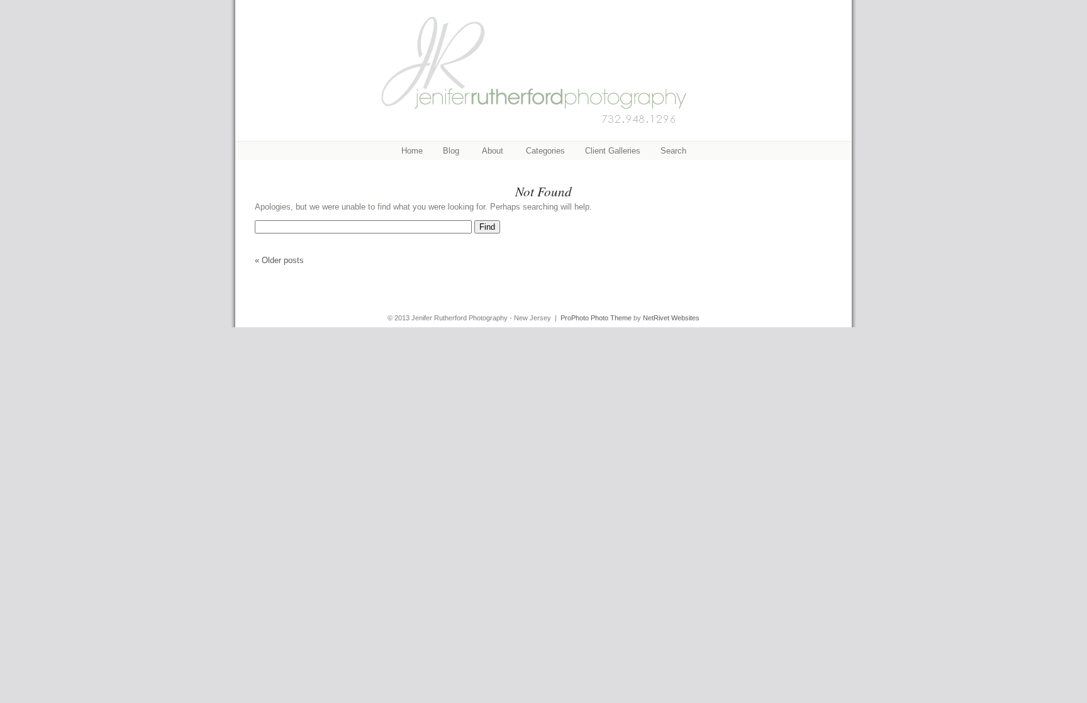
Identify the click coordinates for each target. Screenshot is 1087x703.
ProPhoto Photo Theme (596, 318)
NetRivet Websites (671, 318)
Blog (451, 150)
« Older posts (279, 260)
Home (412, 150)
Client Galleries (612, 150)
